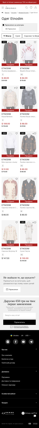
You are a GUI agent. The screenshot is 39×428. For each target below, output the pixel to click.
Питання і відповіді (8, 385)
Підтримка (6, 377)
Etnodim (13, 12)
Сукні (17, 36)
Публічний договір (8, 363)
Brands (7, 12)
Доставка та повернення (11, 381)
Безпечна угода (7, 359)
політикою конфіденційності (21, 327)
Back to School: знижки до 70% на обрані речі (19, 2)
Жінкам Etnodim (24, 12)
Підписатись (19, 322)
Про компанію (7, 355)
